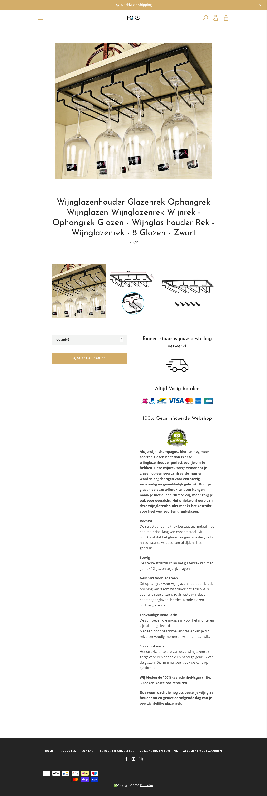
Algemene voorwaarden (202, 751)
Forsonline (146, 785)
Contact (88, 751)
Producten (67, 751)
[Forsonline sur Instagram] (141, 758)
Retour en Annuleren (117, 751)
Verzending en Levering (159, 751)
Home (49, 751)
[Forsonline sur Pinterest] (133, 758)
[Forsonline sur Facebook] (126, 758)
